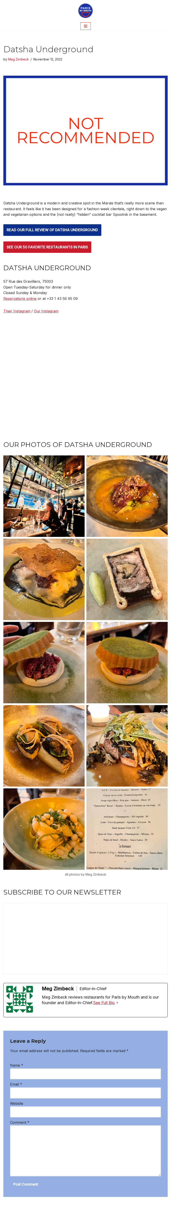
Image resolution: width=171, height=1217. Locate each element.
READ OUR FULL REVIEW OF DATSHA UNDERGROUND (52, 230)
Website (16, 1103)
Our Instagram (46, 311)
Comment (19, 1122)
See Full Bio (104, 1002)
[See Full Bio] (117, 1003)
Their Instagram (16, 311)
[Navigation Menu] (85, 26)
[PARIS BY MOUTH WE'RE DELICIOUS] (85, 10)
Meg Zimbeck (18, 59)
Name (16, 1065)
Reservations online (20, 298)
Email (16, 1084)
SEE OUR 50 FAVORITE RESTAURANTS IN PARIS (47, 247)
